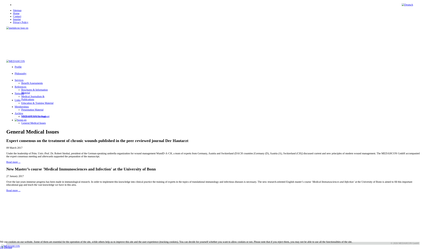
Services (19, 80)
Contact (17, 16)
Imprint (17, 19)
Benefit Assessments (32, 83)
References (20, 86)
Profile (18, 66)
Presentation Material (32, 109)
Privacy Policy (20, 22)
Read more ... (13, 162)
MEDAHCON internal (33, 116)
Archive (19, 113)
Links (18, 100)
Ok (1, 247)
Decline (8, 247)
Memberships (22, 106)
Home (16, 13)
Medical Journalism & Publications (32, 98)
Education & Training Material (37, 103)
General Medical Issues (33, 123)
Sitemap (17, 10)
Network (19, 93)
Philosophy (20, 73)
